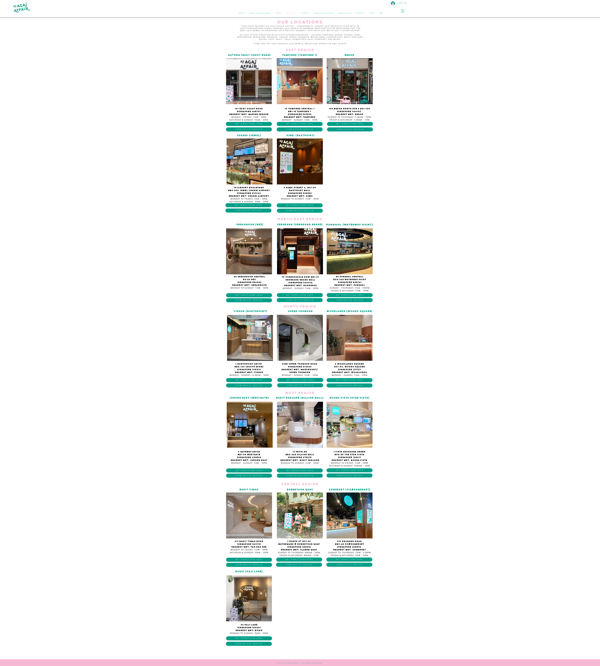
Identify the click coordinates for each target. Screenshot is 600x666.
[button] (403, 11)
